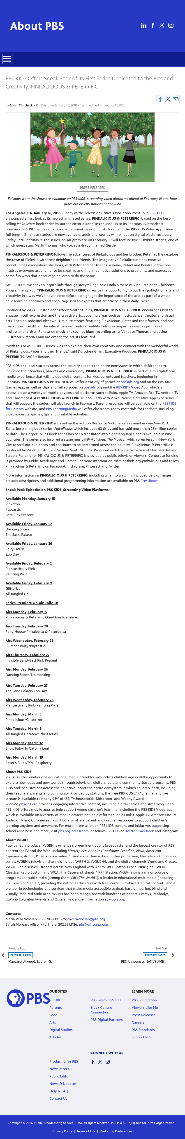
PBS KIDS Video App (132, 387)
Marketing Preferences (115, 1131)
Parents (55, 1007)
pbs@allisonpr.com (94, 924)
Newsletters (59, 1069)
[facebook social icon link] (94, 1064)
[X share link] (168, 99)
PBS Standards (143, 1030)
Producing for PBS (63, 1061)
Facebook (146, 831)
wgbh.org (116, 899)
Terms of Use (86, 1131)
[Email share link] (176, 99)
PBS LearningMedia (61, 409)
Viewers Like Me (145, 1007)
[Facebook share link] (160, 99)
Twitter (130, 831)
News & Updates (62, 1084)
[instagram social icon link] (109, 1064)
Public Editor (59, 1076)
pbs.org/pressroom (73, 831)
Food (53, 1015)
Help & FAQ (58, 1091)
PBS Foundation (144, 1000)
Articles (55, 1037)
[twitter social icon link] (102, 1064)
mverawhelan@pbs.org (86, 919)
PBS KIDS (157, 213)
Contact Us (58, 1098)
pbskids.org (130, 382)
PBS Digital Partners (107, 1020)
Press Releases (143, 1015)
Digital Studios (61, 1030)
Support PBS (141, 1037)
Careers (138, 1022)
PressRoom (149, 481)
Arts (52, 1022)
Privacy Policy (63, 1131)
